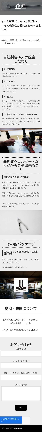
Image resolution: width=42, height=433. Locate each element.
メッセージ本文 (21, 385)
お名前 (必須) (21, 349)
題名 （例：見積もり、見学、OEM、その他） (21, 373)
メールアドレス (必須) (21, 361)
